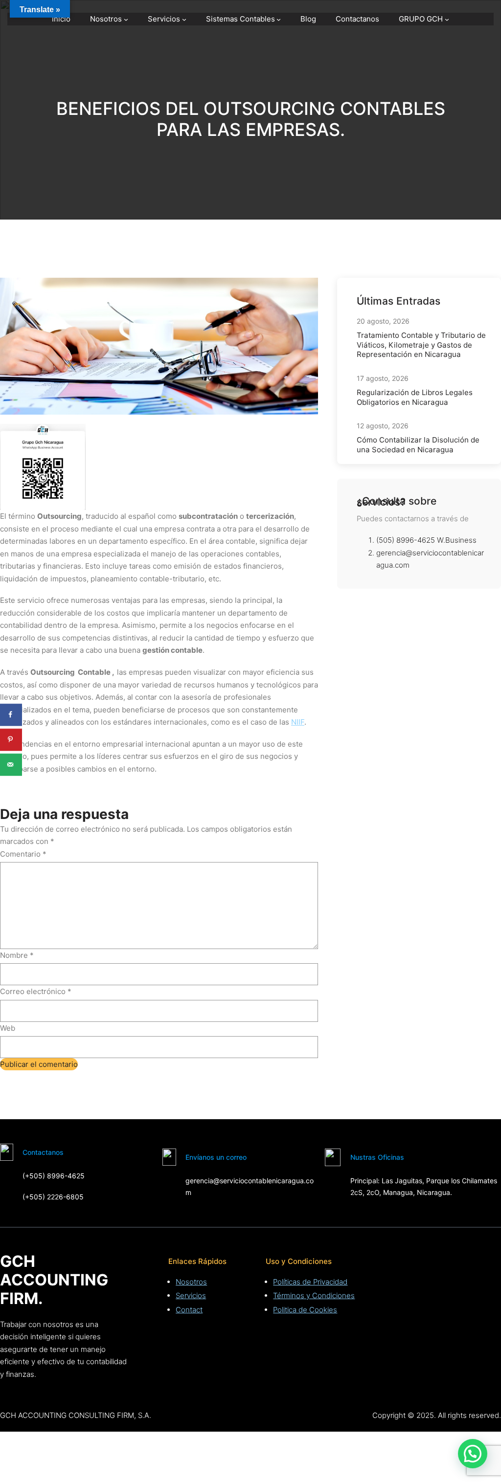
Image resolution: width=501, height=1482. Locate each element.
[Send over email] (11, 764)
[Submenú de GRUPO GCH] (447, 19)
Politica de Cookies (305, 1309)
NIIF (297, 722)
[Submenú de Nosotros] (126, 19)
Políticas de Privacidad (310, 1281)
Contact (189, 1309)
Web (7, 1028)
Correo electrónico (35, 991)
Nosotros (191, 1281)
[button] (472, 1453)
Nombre (17, 955)
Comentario (23, 854)
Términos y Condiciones (314, 1295)
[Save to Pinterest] (11, 740)
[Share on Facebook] (11, 715)
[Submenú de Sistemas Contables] (278, 19)
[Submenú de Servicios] (184, 19)
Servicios (191, 1295)
